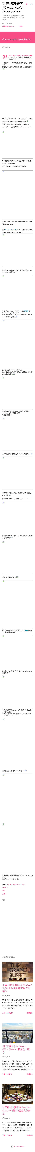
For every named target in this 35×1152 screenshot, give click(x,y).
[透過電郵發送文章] (3, 891)
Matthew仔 (20, 884)
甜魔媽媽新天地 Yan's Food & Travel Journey (12, 7)
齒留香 (26, 630)
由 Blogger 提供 (18, 1146)
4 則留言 (9, 1135)
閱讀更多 (30, 1013)
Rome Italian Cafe (11, 230)
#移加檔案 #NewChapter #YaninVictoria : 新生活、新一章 (17, 1049)
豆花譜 (26, 311)
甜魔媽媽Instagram (8, 26)
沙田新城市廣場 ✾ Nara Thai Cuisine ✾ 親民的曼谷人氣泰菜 (16, 1110)
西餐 (8, 884)
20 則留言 (10, 1013)
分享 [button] (3, 894)
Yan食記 (5, 887)
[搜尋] (27, 3)
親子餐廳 (12, 884)
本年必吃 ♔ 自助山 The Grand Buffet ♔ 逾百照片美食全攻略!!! (17, 988)
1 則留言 (9, 1074)
